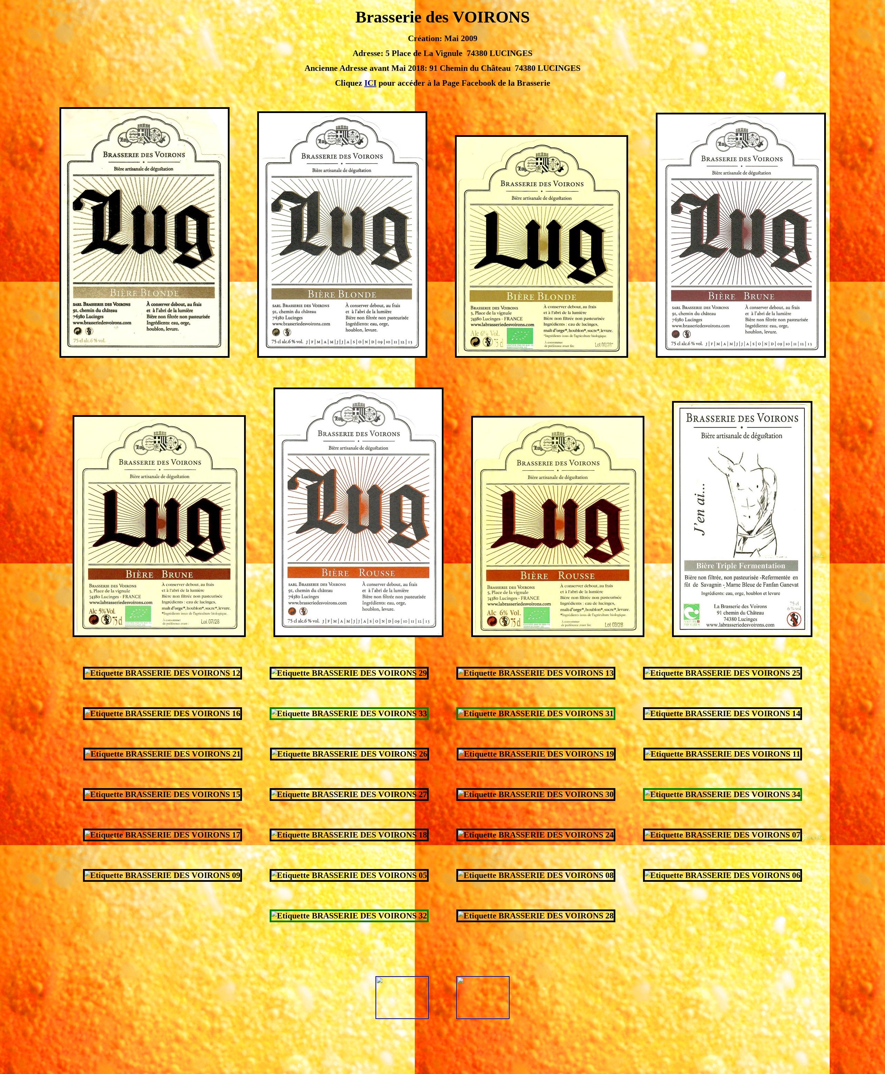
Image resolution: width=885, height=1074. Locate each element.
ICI (370, 82)
